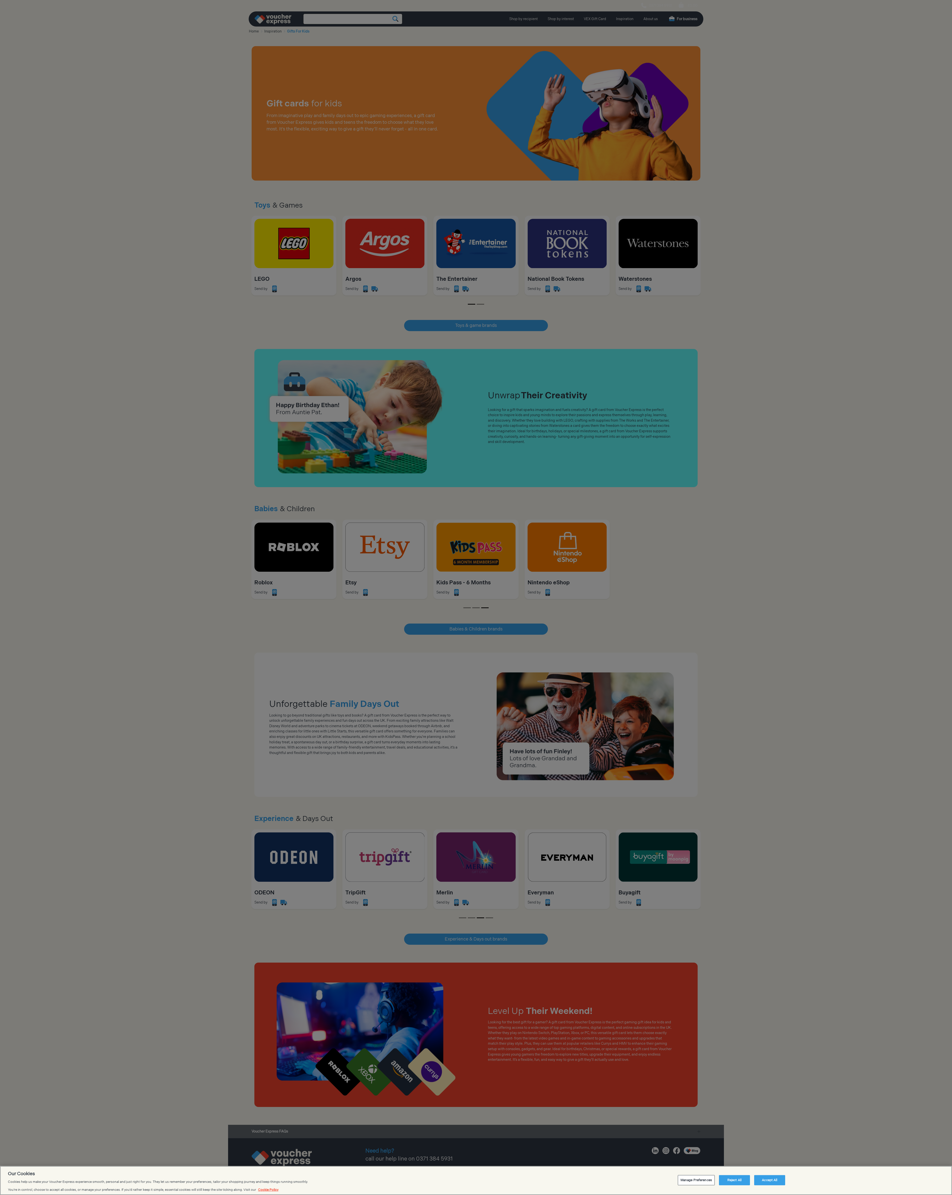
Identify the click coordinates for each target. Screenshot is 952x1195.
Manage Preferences (696, 1180)
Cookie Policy (268, 1190)
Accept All (769, 1180)
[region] (476, 1180)
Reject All (734, 1180)
